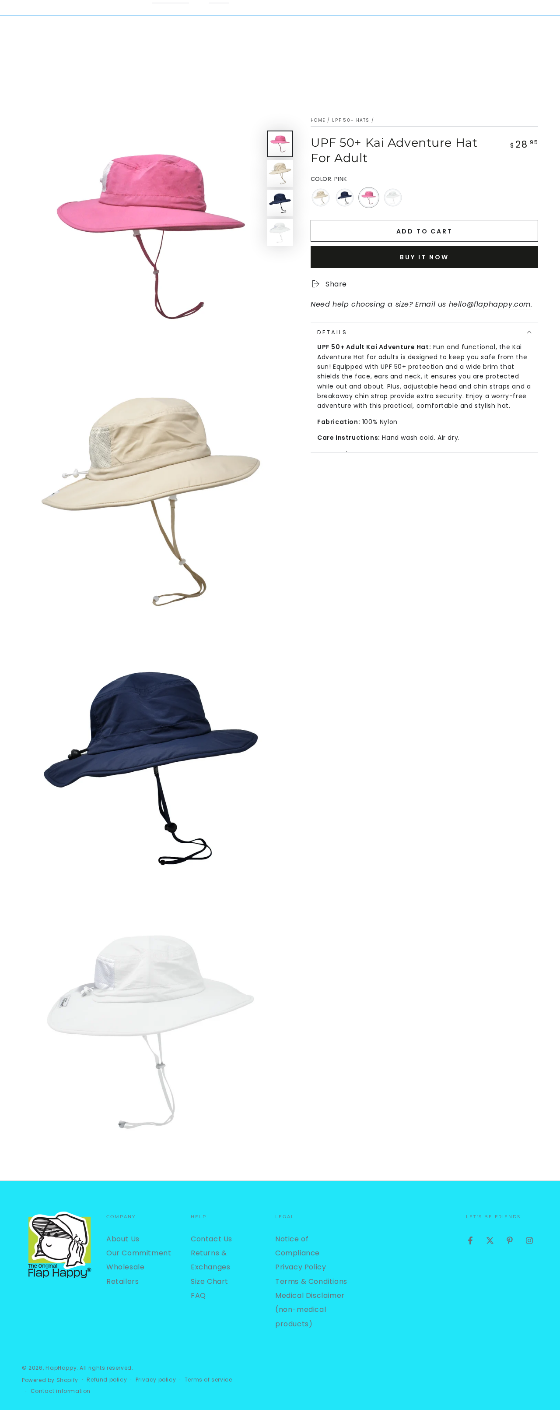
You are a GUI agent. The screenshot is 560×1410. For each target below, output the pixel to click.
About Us (123, 1239)
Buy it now (424, 256)
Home (318, 120)
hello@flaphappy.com (490, 304)
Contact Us (211, 1239)
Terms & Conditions (311, 1281)
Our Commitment (138, 1253)
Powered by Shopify (50, 1380)
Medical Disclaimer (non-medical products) (310, 1309)
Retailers (122, 1281)
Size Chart (209, 1281)
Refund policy (107, 1379)
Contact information (61, 1391)
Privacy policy (156, 1379)
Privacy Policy (300, 1267)
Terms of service (208, 1379)
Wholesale (125, 1267)
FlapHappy (61, 1367)
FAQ (198, 1295)
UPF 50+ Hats (351, 120)
